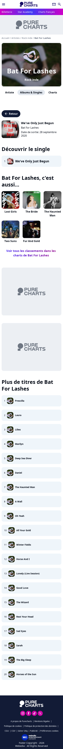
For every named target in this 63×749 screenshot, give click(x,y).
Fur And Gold (31, 241)
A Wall (18, 501)
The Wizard (22, 602)
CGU (7, 730)
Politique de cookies (13, 726)
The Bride (32, 211)
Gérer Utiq (22, 730)
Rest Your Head (24, 616)
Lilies (18, 429)
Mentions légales (42, 721)
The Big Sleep (23, 659)
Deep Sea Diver (23, 458)
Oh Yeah (19, 515)
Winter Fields (23, 544)
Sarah (19, 645)
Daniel (18, 472)
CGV (13, 730)
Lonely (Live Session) (28, 573)
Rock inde (32, 80)
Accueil (5, 38)
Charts (52, 92)
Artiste (9, 92)
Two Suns (10, 241)
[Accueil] (29, 4)
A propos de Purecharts (21, 721)
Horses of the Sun (26, 674)
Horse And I (23, 559)
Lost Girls (11, 211)
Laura (18, 415)
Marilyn (19, 443)
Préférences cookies (49, 730)
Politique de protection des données (40, 726)
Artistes (15, 38)
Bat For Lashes (31, 70)
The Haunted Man (52, 213)
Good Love (22, 587)
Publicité (34, 730)
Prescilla (19, 400)
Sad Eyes (21, 631)
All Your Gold (23, 530)
